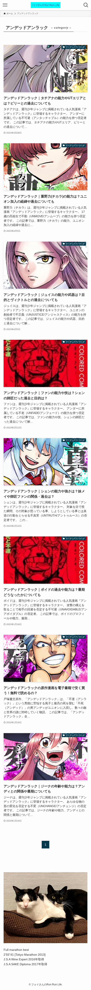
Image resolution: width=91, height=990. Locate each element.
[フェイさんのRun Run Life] (45, 5)
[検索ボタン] (86, 5)
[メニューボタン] (5, 5)
